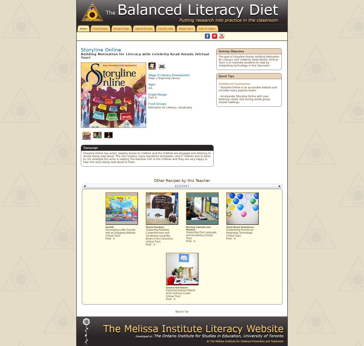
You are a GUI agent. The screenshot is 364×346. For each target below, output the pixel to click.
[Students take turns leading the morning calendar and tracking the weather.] (202, 224)
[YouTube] (221, 36)
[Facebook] (208, 36)
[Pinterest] (215, 36)
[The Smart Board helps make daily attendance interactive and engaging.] (242, 224)
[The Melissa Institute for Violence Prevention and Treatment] (193, 328)
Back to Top (182, 311)
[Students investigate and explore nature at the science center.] (182, 284)
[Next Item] (279, 186)
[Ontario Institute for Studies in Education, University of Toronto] (201, 336)
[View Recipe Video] (152, 68)
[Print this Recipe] (162, 66)
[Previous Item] (85, 186)
